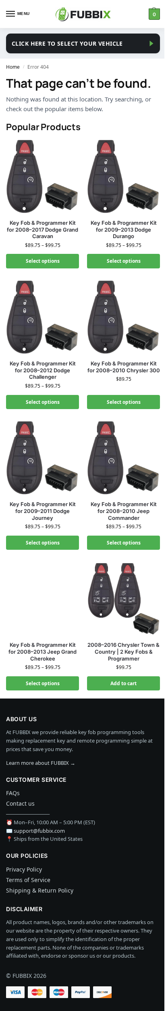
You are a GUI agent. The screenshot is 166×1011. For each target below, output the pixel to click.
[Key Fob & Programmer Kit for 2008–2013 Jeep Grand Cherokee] (42, 598)
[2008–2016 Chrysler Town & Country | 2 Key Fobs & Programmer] (123, 598)
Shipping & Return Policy (39, 890)
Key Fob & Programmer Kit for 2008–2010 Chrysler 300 (123, 367)
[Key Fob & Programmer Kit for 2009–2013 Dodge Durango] (123, 176)
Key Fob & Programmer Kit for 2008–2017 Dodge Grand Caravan (42, 230)
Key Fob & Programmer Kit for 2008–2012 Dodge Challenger (43, 370)
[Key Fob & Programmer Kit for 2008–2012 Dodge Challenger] (42, 317)
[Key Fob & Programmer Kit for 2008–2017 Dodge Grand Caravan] (42, 176)
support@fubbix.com (39, 830)
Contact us (20, 803)
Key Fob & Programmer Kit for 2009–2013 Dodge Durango (124, 230)
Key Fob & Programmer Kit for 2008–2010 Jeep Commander (124, 511)
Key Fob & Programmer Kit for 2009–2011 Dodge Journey (43, 511)
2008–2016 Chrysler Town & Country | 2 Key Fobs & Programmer (123, 652)
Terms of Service (28, 880)
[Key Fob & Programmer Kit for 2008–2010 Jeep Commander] (123, 457)
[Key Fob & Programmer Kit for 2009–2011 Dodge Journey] (42, 457)
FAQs (13, 793)
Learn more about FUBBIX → (40, 762)
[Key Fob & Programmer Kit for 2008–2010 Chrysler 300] (123, 317)
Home (13, 66)
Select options (43, 260)
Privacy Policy (24, 869)
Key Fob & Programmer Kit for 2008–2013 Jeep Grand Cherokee (42, 652)
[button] (153, 14)
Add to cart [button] (123, 683)
